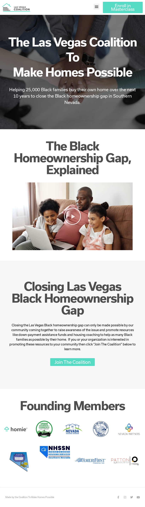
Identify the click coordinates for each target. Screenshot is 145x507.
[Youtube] (138, 497)
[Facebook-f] (118, 497)
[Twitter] (131, 497)
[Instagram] (125, 497)
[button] (96, 7)
